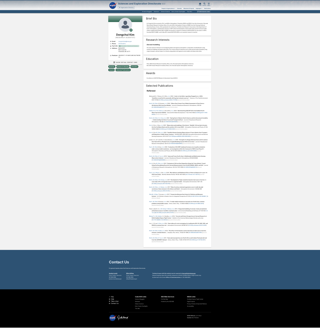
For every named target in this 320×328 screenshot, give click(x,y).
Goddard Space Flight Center (195, 299)
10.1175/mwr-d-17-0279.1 (193, 174)
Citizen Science (139, 303)
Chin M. (151, 194)
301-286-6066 (112, 277)
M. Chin (155, 103)
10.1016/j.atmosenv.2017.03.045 (161, 183)
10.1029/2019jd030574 (190, 167)
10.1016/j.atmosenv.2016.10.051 (160, 191)
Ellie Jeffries (130, 273)
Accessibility (190, 306)
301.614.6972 (122, 43)
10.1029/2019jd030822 (158, 160)
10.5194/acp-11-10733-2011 (197, 239)
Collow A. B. (152, 110)
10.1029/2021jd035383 (170, 121)
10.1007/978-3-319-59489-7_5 (199, 196)
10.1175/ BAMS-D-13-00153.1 (160, 219)
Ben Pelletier (195, 317)
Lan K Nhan (198, 315)
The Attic (137, 308)
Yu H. (150, 125)
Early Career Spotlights (141, 306)
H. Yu (159, 156)
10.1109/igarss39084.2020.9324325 (180, 136)
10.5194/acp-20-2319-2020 (188, 150)
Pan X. (151, 201)
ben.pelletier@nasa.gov (189, 273)
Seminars (137, 301)
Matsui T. (151, 216)
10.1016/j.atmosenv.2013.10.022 (197, 225)
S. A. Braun (156, 172)
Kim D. (151, 103)
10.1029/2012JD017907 (195, 232)
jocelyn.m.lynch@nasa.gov (115, 279)
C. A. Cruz (160, 118)
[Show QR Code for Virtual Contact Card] (131, 30)
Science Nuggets (139, 299)
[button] (126, 7)
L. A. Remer (161, 187)
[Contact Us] (109, 303)
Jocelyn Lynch (113, 273)
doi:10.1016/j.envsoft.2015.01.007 (164, 212)
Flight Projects (191, 301)
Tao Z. (150, 147)
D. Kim (159, 223)
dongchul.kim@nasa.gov (125, 41)
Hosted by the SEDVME (167, 301)
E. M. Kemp (161, 179)
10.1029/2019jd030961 (175, 143)
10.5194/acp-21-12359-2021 (167, 129)
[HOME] (200, 3)
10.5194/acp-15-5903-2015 (196, 203)
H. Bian (156, 194)
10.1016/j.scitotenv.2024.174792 (168, 100)
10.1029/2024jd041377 (158, 107)
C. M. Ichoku (158, 216)
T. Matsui (168, 209)
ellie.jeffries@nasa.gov (131, 279)
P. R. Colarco (159, 110)
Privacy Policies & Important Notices (197, 303)
